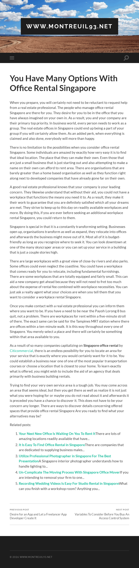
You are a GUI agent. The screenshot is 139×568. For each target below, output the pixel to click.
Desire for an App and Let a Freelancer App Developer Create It (38, 514)
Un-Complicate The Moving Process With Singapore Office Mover (69, 472)
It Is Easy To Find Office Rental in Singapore (52, 445)
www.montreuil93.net (69, 26)
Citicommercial (21, 351)
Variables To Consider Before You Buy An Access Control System (102, 514)
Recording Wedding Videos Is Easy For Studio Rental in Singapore (69, 483)
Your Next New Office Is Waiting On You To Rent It (57, 433)
